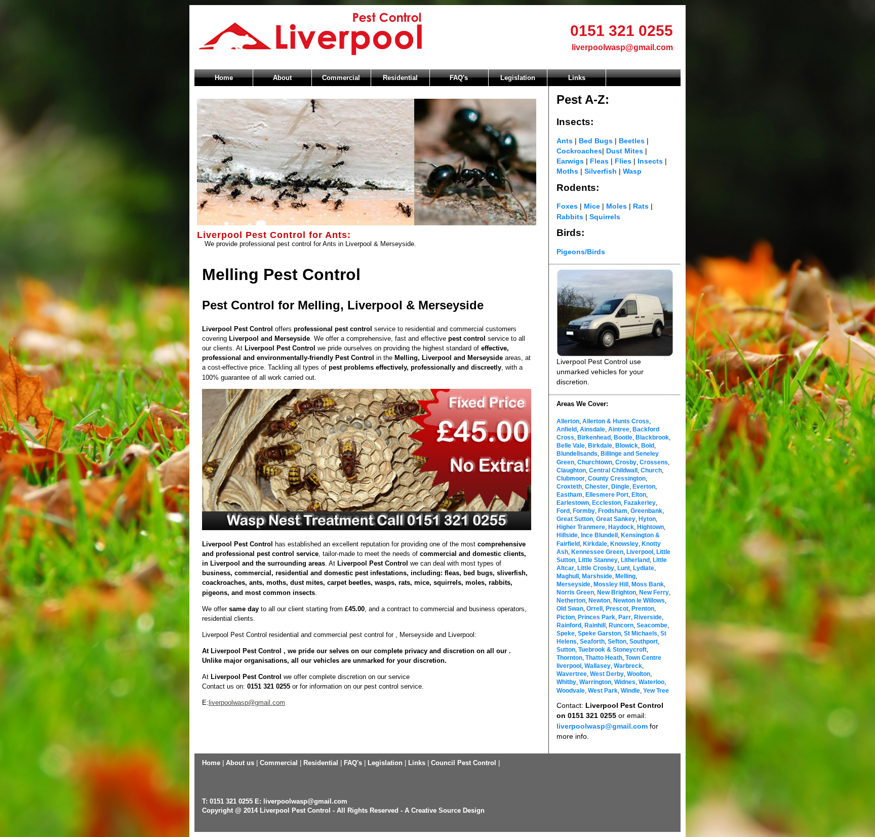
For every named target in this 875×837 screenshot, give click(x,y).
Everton (643, 487)
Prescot (617, 609)
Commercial (341, 78)
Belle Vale (570, 446)
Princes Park (596, 617)
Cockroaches (579, 151)
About (282, 78)
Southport (643, 642)
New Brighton (616, 592)
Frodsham (612, 511)
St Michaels (640, 633)
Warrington (595, 682)
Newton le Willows (639, 600)
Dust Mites (625, 151)
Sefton (617, 642)
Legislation (517, 78)
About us (240, 763)
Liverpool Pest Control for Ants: (274, 235)
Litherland (635, 560)
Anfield (566, 429)
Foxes (567, 206)
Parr (624, 617)
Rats (641, 206)
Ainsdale (592, 429)
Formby (584, 511)
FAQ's (459, 78)
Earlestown (572, 503)
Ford (563, 511)
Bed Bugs (596, 141)
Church (651, 470)
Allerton (567, 421)
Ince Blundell (599, 535)
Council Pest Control (463, 763)
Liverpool (639, 552)
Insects (650, 161)
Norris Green (575, 592)
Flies (623, 161)
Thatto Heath (603, 658)
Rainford (568, 625)
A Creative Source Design (445, 810)
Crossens (654, 462)
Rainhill (595, 625)
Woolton (638, 674)
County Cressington (617, 478)
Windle (630, 691)
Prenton (642, 609)
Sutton (565, 650)
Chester (595, 487)
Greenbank (646, 511)
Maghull (567, 576)
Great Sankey (615, 519)
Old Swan (569, 609)
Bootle (623, 437)
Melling (625, 576)
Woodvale (570, 691)
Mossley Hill (610, 584)
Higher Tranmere (580, 527)
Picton (565, 617)
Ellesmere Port (606, 495)
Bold (647, 446)
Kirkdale (595, 544)
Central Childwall (613, 470)
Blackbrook (652, 437)
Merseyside (573, 584)
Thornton (569, 658)
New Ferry (654, 592)
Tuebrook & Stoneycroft (612, 650)
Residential (400, 78)
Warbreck (628, 666)
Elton (638, 495)
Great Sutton (574, 519)
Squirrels (604, 217)
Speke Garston (599, 633)
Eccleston (606, 503)
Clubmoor (570, 478)
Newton (599, 600)
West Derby (607, 674)
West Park (603, 691)
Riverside (648, 617)
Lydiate (643, 568)
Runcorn (621, 625)
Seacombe (652, 625)
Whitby (566, 682)
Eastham (569, 495)
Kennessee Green (597, 552)
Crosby (626, 462)
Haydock (621, 527)
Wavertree (571, 674)
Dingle (620, 487)
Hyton (647, 519)
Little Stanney (598, 560)
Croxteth (569, 487)
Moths (568, 171)
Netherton (570, 600)
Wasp (632, 171)
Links (576, 78)
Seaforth (592, 642)
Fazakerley (640, 503)
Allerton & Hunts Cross (615, 421)
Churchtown (594, 462)
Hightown (650, 527)
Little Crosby (595, 568)
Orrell (594, 609)
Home (224, 78)
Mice (592, 206)
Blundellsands (577, 454)
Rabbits (569, 217)
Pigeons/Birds (580, 252)
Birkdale (600, 446)
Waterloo (651, 682)
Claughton (571, 470)
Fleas (599, 161)
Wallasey (597, 666)
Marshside (597, 576)
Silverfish (600, 171)
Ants (564, 141)
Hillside (567, 535)
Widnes (624, 682)
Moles (616, 206)
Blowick (626, 446)
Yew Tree (656, 691)
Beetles (633, 141)
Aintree (618, 429)
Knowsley (624, 544)
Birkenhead (594, 437)
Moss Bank (647, 584)
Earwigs (570, 161)
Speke (565, 633)
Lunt (623, 568)
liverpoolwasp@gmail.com (622, 47)
